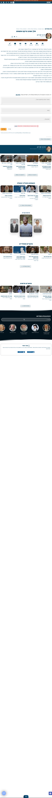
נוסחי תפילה (22, 254)
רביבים (36, 193)
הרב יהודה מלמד (48, 299)
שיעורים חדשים (26, 284)
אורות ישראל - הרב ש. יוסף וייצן (7, 164)
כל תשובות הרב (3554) (20, 175)
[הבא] (43, 225)
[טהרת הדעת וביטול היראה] (32, 293)
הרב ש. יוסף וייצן (48, 197)
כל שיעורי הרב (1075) (32, 175)
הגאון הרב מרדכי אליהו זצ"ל (33, 259)
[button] (50, 794)
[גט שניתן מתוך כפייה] (6, 253)
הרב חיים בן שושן (9, 297)
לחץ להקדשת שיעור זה (26, 40)
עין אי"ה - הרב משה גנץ (33, 293)
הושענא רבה (35, 163)
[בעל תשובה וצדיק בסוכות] (32, 162)
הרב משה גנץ (35, 297)
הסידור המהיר (22, 259)
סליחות (10, 293)
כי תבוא (49, 254)
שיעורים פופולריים (26, 244)
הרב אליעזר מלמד (34, 198)
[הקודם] (8, 225)
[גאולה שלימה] (19, 192)
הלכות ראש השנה (34, 254)
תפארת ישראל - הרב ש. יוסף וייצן (46, 164)
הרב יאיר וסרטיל (9, 258)
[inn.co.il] (13, 2)
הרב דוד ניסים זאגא (21, 297)
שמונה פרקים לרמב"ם (47, 293)
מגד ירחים (23, 193)
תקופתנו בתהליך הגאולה (45, 139)
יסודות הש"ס (22, 293)
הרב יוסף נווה (49, 258)
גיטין (11, 254)
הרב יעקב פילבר (22, 197)
